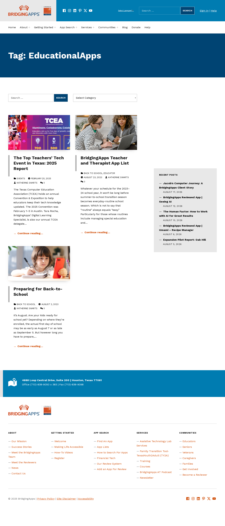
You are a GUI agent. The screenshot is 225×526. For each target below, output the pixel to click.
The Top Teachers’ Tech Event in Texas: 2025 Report (39, 163)
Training (145, 461)
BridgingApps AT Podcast (156, 472)
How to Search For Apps (112, 452)
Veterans (188, 452)
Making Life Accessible (68, 446)
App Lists (103, 446)
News (15, 467)
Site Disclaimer (66, 498)
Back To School (93, 173)
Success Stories (22, 446)
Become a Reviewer (195, 474)
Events (21, 178)
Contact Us (19, 473)
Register (59, 458)
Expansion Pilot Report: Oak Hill (184, 239)
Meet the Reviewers (24, 462)
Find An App (104, 441)
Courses (145, 466)
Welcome (60, 441)
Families (188, 463)
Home (12, 27)
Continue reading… (30, 233)
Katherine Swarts (27, 183)
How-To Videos (63, 452)
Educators (189, 441)
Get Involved (190, 469)
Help (214, 10)
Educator (109, 173)
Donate (136, 27)
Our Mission (19, 441)
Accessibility (86, 498)
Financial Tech (106, 458)
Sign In (204, 10)
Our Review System (109, 463)
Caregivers (189, 458)
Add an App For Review (111, 469)
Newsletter (147, 477)
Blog (125, 27)
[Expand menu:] (29, 27)
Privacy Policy (46, 498)
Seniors (187, 446)
